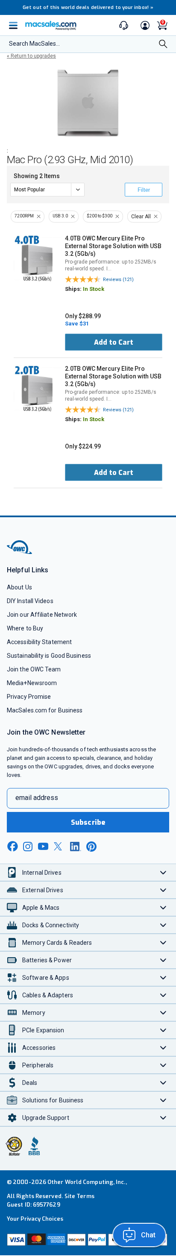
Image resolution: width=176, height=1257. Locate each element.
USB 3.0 (60, 216)
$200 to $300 (99, 216)
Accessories (39, 1047)
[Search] (163, 45)
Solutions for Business (52, 1100)
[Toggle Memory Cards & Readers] (163, 942)
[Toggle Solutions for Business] (163, 1100)
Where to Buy (25, 628)
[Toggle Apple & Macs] (163, 907)
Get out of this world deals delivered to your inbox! (88, 7)
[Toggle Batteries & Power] (163, 960)
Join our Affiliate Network (42, 614)
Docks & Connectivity (50, 925)
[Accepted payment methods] (88, 1241)
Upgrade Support (45, 1117)
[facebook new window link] (12, 846)
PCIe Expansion (43, 1030)
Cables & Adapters (47, 995)
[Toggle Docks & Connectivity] (163, 925)
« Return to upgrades (31, 56)
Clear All (141, 217)
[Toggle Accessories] (163, 1047)
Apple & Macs (40, 907)
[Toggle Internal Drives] (163, 872)
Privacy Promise (29, 696)
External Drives (42, 890)
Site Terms (79, 1196)
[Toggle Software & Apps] (163, 977)
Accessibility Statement (39, 642)
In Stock (93, 289)
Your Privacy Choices (35, 1218)
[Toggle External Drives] (163, 890)
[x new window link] (59, 846)
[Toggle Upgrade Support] (163, 1117)
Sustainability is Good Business (49, 655)
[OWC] (20, 552)
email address (36, 798)
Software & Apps (45, 977)
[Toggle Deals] (163, 1082)
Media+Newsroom (32, 683)
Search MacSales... (34, 43)
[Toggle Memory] (163, 1012)
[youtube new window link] (43, 846)
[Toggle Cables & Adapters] (163, 995)
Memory (33, 1012)
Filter (144, 190)
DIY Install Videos (30, 601)
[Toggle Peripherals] (163, 1065)
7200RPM (24, 216)
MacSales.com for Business (44, 710)
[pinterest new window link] (91, 846)
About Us (19, 587)
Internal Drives (42, 872)
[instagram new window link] (27, 846)
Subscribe (88, 822)
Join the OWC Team (34, 669)
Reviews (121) (118, 279)
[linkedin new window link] (75, 846)
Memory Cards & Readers (57, 942)
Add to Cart (113, 342)
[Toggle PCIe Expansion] (163, 1030)
